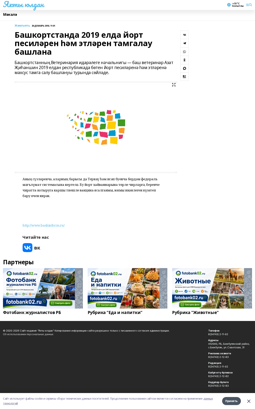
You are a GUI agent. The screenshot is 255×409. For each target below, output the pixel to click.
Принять (231, 401)
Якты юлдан (23, 4)
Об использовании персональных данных (28, 334)
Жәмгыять (22, 25)
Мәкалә (10, 14)
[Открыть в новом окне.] (31, 247)
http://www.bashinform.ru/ (44, 225)
